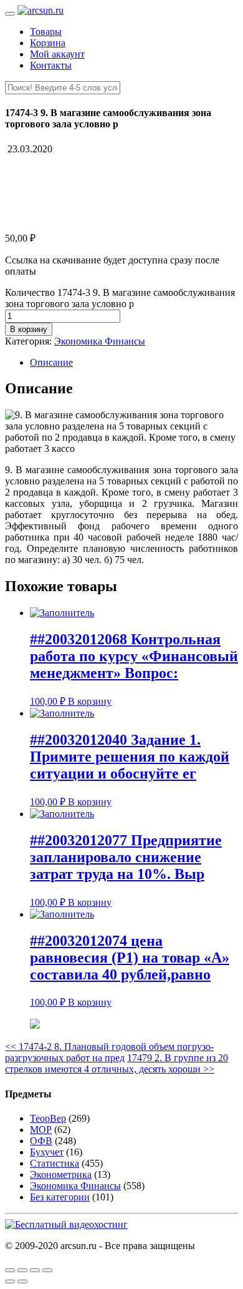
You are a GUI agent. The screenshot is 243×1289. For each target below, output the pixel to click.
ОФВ (41, 1140)
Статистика (54, 1163)
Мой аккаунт (57, 54)
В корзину (28, 329)
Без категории (60, 1197)
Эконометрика (61, 1174)
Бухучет (47, 1152)
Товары (46, 31)
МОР (41, 1129)
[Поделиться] (22, 1270)
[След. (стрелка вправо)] (22, 1281)
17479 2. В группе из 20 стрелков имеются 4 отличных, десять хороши (116, 1063)
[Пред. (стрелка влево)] (10, 1281)
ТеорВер (48, 1118)
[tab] (134, 362)
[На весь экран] (35, 1270)
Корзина (47, 42)
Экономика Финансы (99, 341)
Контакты (51, 65)
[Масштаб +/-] (47, 1270)
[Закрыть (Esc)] (10, 1270)
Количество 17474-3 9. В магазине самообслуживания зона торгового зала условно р (120, 298)
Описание (51, 362)
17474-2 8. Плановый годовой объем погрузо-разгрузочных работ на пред (109, 1052)
